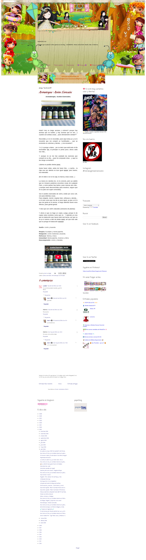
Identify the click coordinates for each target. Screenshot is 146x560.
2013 (40, 537)
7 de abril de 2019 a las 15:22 (54, 286)
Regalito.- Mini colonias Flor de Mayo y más (51, 477)
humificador (62, 275)
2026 (40, 414)
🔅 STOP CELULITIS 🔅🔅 (90, 302)
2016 (40, 530)
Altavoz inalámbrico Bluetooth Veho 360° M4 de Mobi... (53, 492)
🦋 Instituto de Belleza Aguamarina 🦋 (93, 340)
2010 (40, 543)
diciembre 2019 (44, 431)
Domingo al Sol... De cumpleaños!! (48, 481)
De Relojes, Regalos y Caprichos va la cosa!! (50, 500)
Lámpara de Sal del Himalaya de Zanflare (50, 483)
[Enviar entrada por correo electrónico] (55, 273)
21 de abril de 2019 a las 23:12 (55, 310)
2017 (40, 528)
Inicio (59, 384)
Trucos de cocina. (70, 65)
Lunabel (45, 286)
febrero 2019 (44, 520)
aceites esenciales (47, 275)
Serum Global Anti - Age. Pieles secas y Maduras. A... (53, 515)
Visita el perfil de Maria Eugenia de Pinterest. (95, 271)
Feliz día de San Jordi (45, 466)
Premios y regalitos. (58, 65)
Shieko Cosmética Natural (46, 494)
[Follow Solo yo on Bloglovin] (43, 405)
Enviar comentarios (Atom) (61, 389)
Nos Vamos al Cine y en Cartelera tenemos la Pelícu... (53, 513)
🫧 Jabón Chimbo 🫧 (88, 334)
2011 (40, 541)
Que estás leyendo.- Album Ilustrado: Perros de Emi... (53, 488)
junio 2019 (43, 445)
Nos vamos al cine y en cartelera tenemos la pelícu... (52, 462)
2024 (40, 418)
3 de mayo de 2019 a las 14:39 (60, 343)
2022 (40, 423)
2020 (40, 427)
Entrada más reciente (45, 384)
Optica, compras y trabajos (46, 496)
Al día (40, 65)
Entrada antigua (72, 384)
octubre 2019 (44, 436)
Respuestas (47, 295)
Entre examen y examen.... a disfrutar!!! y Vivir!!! (52, 485)
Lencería (92, 316)
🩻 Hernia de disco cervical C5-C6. (92, 337)
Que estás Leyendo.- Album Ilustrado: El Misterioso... (52, 490)
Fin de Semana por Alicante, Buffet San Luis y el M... (53, 511)
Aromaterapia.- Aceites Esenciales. (48, 503)
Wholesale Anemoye (45, 479)
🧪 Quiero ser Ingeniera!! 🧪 (47, 509)
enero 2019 (43, 523)
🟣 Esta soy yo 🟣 (82, 65)
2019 (40, 429)
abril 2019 (43, 449)
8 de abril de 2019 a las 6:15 (59, 298)
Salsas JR (92, 308)
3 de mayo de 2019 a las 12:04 (55, 332)
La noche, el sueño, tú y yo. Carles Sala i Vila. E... (51, 460)
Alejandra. (48, 65)
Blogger (78, 548)
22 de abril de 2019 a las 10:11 (60, 320)
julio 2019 (43, 442)
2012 (40, 539)
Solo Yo (46, 273)
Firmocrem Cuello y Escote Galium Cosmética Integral (53, 455)
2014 (40, 534)
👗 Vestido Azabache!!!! (89, 305)
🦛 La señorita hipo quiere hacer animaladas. (51, 464)
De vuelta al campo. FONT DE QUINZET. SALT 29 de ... (53, 451)
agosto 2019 (44, 440)
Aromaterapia (55, 275)
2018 (40, 525)
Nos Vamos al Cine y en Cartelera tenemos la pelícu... (53, 473)
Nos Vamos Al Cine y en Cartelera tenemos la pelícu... (53, 453)
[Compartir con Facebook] (64, 273)
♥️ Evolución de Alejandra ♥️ (97, 65)
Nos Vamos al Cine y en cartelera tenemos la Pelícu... (53, 498)
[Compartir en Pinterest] (65, 273)
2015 (40, 532)
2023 (40, 420)
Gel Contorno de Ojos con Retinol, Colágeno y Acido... (52, 507)
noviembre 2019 (45, 434)
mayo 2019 (43, 447)
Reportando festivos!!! (45, 457)
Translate (95, 207)
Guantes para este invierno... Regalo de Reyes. (51, 470)
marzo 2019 (44, 518)
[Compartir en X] (62, 273)
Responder (45, 292)
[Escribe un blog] (60, 273)
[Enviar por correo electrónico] (59, 273)
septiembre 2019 (45, 438)
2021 (40, 425)
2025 (40, 416)
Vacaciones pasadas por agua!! (47, 468)
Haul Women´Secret (45, 475)
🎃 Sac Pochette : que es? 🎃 (98, 343)
